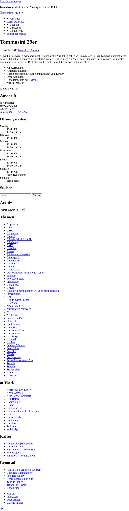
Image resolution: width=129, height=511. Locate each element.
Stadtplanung (14, 357)
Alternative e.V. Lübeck (19, 389)
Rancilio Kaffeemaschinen (21, 455)
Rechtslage (12, 336)
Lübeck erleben (15, 417)
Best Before (13, 398)
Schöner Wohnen (16, 345)
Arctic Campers (15, 392)
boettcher (11, 248)
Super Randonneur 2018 (20, 360)
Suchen (36, 195)
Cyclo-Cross (13, 269)
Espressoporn (14, 452)
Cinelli (10, 266)
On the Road (16, 30)
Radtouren (12, 420)
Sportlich (11, 351)
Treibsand (12, 426)
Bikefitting (12, 242)
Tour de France (15, 481)
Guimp (10, 405)
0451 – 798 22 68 (18, 112)
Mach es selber (15, 305)
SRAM (10, 354)
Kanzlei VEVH (15, 408)
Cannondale (13, 260)
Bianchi (11, 236)
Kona (10, 296)
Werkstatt (12, 375)
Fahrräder (15, 18)
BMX (10, 245)
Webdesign (12, 429)
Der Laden (15, 27)
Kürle (10, 414)
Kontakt (11, 493)
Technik (11, 363)
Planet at (34, 50)
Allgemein (12, 224)
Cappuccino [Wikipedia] (20, 443)
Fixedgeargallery (16, 475)
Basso (10, 230)
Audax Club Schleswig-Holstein (24, 469)
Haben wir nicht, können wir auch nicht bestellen (33, 290)
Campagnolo (13, 257)
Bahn (9, 227)
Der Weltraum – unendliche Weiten (25, 272)
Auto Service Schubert (19, 395)
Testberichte (13, 369)
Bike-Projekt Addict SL (19, 239)
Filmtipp (11, 275)
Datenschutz (13, 499)
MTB (10, 312)
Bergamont (12, 233)
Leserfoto (12, 302)
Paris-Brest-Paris (15, 318)
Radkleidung (13, 324)
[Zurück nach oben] (1, 509)
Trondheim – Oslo (16, 484)
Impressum (12, 496)
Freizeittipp (13, 281)
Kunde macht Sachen (18, 299)
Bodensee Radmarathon (19, 472)
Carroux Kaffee (15, 446)
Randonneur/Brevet (17, 330)
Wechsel (11, 372)
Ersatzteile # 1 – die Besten (21, 449)
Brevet (10, 251)
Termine (11, 366)
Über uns (14, 24)
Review (11, 342)
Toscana (33, 79)
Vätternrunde (14, 487)
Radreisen (12, 327)
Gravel (10, 287)
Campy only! (14, 401)
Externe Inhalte (15, 502)
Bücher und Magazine (18, 254)
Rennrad (11, 339)
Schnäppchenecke (16, 33)
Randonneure (14, 333)
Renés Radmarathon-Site (20, 478)
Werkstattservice (15, 21)
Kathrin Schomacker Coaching (23, 411)
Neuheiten (23, 50)
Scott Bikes (13, 348)
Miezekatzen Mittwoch (19, 308)
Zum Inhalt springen (11, 1)
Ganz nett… (13, 284)
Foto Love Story (15, 278)
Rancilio (11, 423)
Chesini (11, 263)
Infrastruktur (13, 293)
